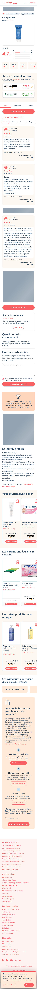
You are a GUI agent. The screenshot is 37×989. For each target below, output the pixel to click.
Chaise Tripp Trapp (9, 880)
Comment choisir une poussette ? (13, 861)
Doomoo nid (6, 888)
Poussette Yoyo (7, 877)
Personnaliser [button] (9, 985)
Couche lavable (7, 933)
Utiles (14, 122)
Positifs (22, 122)
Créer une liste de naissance (12, 859)
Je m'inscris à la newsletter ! (18, 824)
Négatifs (31, 122)
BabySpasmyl (7, 928)
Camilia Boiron (7, 901)
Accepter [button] (29, 985)
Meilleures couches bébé (10, 931)
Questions (17, 105)
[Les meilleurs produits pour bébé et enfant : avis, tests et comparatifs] (11, 2)
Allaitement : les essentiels (11, 864)
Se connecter (18, 327)
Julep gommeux (7, 925)
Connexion (32, 3)
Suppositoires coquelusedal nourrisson (15, 883)
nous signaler (16, 79)
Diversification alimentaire (11, 867)
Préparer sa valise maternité (12, 856)
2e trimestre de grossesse (11, 848)
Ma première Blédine (9, 885)
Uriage (10, 20)
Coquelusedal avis (8, 915)
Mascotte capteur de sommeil (12, 891)
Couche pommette (8, 923)
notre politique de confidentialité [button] (21, 981)
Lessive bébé (7, 917)
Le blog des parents (10, 842)
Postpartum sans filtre (10, 869)
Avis (5, 105)
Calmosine (6, 912)
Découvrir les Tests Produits (15, 744)
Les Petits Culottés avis (10, 909)
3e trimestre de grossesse (11, 851)
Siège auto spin (7, 896)
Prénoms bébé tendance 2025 (13, 853)
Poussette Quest (8, 899)
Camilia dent (6, 920)
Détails (31, 105)
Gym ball (5, 893)
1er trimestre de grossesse (11, 845)
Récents (5, 122)
